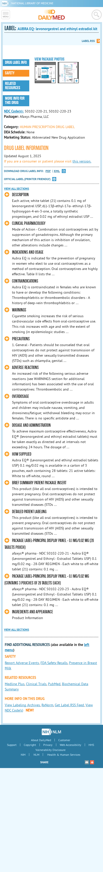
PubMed (54, 684)
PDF (48, 171)
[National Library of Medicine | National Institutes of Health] (51, 732)
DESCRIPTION (20, 194)
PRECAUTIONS (21, 339)
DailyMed (51, 15)
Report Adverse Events (22, 663)
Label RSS (88, 41)
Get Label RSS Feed (69, 705)
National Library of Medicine (32, 3)
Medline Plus (14, 684)
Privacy (47, 745)
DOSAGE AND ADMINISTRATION (31, 425)
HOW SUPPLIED (21, 454)
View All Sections (16, 189)
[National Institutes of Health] (6, 3)
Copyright (30, 745)
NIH (23, 754)
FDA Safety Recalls (54, 663)
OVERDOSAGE (20, 396)
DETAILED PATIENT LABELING (29, 511)
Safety (9, 73)
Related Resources (12, 85)
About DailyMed (41, 740)
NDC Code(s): (14, 111)
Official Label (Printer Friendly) (27, 179)
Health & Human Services (63, 754)
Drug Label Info (16, 62)
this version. (81, 161)
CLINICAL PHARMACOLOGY (29, 223)
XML (57, 171)
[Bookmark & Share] (92, 762)
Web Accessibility (70, 745)
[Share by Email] (87, 762)
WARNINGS (19, 310)
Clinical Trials (36, 684)
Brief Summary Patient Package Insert (39, 482)
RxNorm (47, 705)
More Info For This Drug (14, 100)
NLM (36, 754)
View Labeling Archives (22, 705)
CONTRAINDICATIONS (25, 281)
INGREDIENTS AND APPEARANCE (32, 612)
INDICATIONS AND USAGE (28, 252)
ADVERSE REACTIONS (25, 367)
